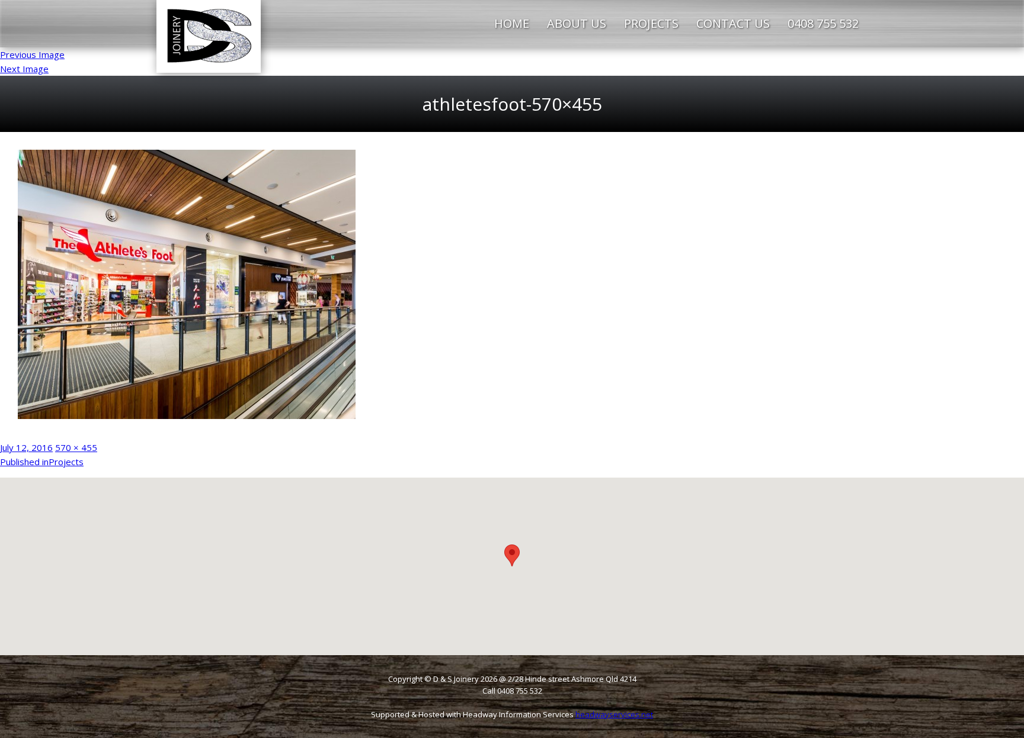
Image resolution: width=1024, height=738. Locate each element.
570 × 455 (76, 447)
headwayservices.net (614, 714)
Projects (651, 23)
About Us (576, 23)
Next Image (24, 69)
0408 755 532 (823, 23)
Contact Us (733, 23)
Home (511, 23)
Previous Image (32, 54)
